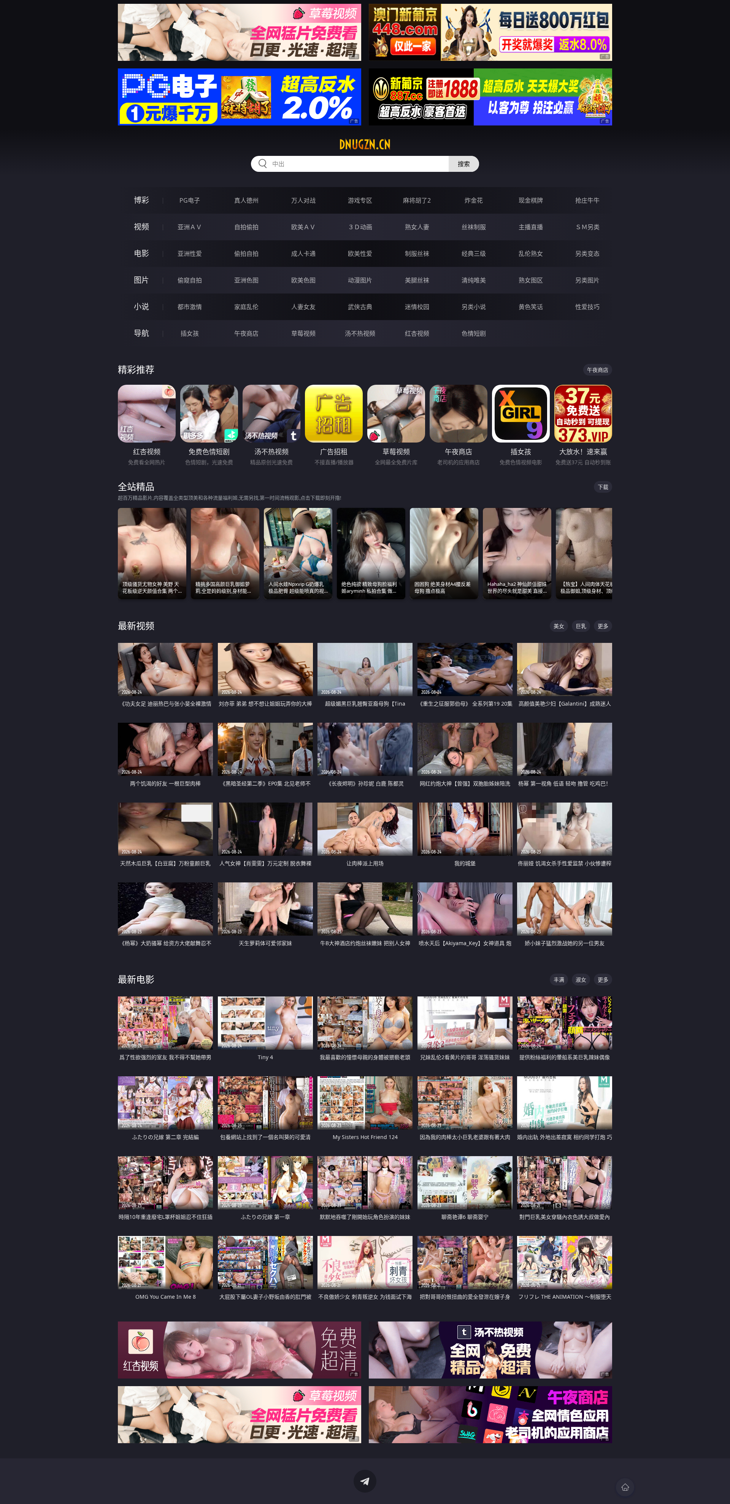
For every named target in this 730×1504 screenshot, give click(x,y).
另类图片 (587, 280)
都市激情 (190, 307)
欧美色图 (303, 280)
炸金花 (474, 200)
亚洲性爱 (190, 253)
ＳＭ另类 (587, 227)
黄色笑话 (531, 307)
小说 (141, 306)
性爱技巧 (587, 307)
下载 (603, 486)
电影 (141, 253)
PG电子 (189, 200)
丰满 (559, 979)
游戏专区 (360, 200)
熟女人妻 (417, 227)
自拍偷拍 (246, 227)
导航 (141, 333)
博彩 (141, 200)
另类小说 (474, 307)
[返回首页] (625, 1487)
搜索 (464, 164)
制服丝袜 (417, 253)
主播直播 (531, 227)
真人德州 (246, 200)
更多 (603, 626)
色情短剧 (474, 333)
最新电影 (136, 979)
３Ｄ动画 (360, 227)
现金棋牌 (531, 200)
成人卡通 (303, 253)
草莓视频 (303, 333)
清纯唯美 (474, 280)
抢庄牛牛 (587, 200)
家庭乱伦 (246, 307)
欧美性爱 (360, 253)
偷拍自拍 (246, 253)
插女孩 (190, 333)
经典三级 (474, 253)
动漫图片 (360, 280)
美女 (559, 626)
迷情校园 (417, 307)
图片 (141, 280)
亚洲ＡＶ (190, 227)
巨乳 (581, 626)
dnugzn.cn (365, 144)
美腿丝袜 (417, 280)
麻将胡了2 (417, 200)
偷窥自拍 (190, 280)
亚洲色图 (246, 280)
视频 (141, 227)
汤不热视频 (360, 333)
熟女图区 (531, 280)
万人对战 (303, 200)
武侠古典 (360, 307)
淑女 (581, 979)
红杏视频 (417, 333)
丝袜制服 (474, 227)
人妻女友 (303, 307)
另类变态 (587, 253)
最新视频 (136, 625)
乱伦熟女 (531, 253)
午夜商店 (246, 333)
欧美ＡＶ (303, 227)
